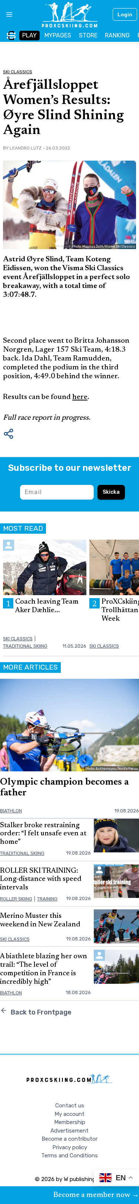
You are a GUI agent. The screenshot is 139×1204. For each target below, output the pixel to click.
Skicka (111, 492)
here (79, 397)
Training (47, 899)
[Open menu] (6, 14)
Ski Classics (17, 71)
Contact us (69, 1105)
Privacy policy (69, 1147)
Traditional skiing (25, 646)
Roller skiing (16, 899)
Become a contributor (69, 1139)
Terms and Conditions (69, 1155)
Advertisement (69, 1130)
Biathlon (11, 811)
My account (69, 1114)
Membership (69, 1122)
